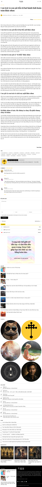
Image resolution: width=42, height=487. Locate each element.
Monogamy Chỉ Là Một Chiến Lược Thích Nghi (11, 429)
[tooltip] (11, 330)
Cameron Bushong (37, 19)
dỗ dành (32, 152)
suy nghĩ (3, 155)
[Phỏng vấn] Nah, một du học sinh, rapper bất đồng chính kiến (20, 303)
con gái (10, 152)
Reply (5, 175)
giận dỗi (3, 154)
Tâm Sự (8, 155)
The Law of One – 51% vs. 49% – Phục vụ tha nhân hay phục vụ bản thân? (17, 391)
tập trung (13, 155)
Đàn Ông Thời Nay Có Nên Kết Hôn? (10, 388)
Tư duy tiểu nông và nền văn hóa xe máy (15, 291)
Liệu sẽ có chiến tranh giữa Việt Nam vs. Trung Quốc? (18, 297)
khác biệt (14, 154)
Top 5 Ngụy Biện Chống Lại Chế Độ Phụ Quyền (11, 427)
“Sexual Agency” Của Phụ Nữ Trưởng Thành (11, 432)
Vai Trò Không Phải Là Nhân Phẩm (9, 422)
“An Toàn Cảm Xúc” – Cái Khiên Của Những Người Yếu (13, 434)
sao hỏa (29, 154)
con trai (22, 152)
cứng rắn (27, 152)
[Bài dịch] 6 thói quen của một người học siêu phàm (13, 399)
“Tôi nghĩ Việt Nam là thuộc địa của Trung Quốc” (17, 273)
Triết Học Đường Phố (7, 15)
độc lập (37, 152)
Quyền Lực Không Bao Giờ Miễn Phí (9, 424)
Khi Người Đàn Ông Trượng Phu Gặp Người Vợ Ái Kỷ (12, 436)
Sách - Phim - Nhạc (22, 154)
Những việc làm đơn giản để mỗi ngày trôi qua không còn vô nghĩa (21, 285)
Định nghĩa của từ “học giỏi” (8, 395)
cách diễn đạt (4, 152)
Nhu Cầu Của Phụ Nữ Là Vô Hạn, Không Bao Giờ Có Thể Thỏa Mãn (15, 439)
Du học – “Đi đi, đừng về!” (12, 279)
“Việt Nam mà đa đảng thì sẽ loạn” (14, 312)
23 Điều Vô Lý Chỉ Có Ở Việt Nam (13, 267)
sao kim (34, 154)
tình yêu (19, 155)
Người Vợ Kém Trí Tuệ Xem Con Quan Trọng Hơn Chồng (14, 406)
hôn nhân (9, 154)
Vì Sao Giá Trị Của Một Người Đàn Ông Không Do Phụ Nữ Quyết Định (16, 441)
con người (16, 152)
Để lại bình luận (9, 168)
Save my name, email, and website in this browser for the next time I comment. (14, 215)
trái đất (24, 155)
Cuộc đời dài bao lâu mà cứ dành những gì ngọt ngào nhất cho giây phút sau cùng (20, 309)
